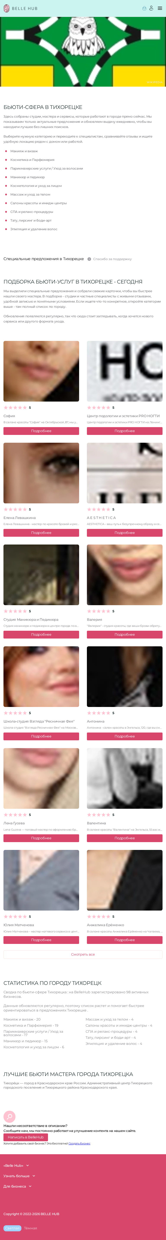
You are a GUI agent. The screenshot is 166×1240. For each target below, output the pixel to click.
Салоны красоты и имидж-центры (38, 203)
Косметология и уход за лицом (36, 186)
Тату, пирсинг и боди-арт (30, 220)
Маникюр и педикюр (27, 177)
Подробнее (41, 431)
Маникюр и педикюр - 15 (25, 1041)
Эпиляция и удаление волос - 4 (114, 1044)
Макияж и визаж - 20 (22, 1019)
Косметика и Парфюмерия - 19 (30, 1025)
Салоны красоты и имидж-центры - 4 (119, 1025)
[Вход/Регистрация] (151, 8)
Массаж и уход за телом (30, 194)
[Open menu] (160, 9)
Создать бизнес (79, 1143)
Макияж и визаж (24, 151)
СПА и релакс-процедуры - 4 (111, 1031)
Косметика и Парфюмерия (32, 160)
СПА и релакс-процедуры (31, 212)
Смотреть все (83, 954)
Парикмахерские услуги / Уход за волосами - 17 (33, 1033)
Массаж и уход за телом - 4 (110, 1019)
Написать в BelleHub (26, 1137)
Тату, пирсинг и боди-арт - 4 (111, 1038)
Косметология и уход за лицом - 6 (33, 1047)
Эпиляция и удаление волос (33, 229)
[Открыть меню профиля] (144, 8)
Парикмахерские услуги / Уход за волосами (46, 168)
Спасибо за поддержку (109, 258)
